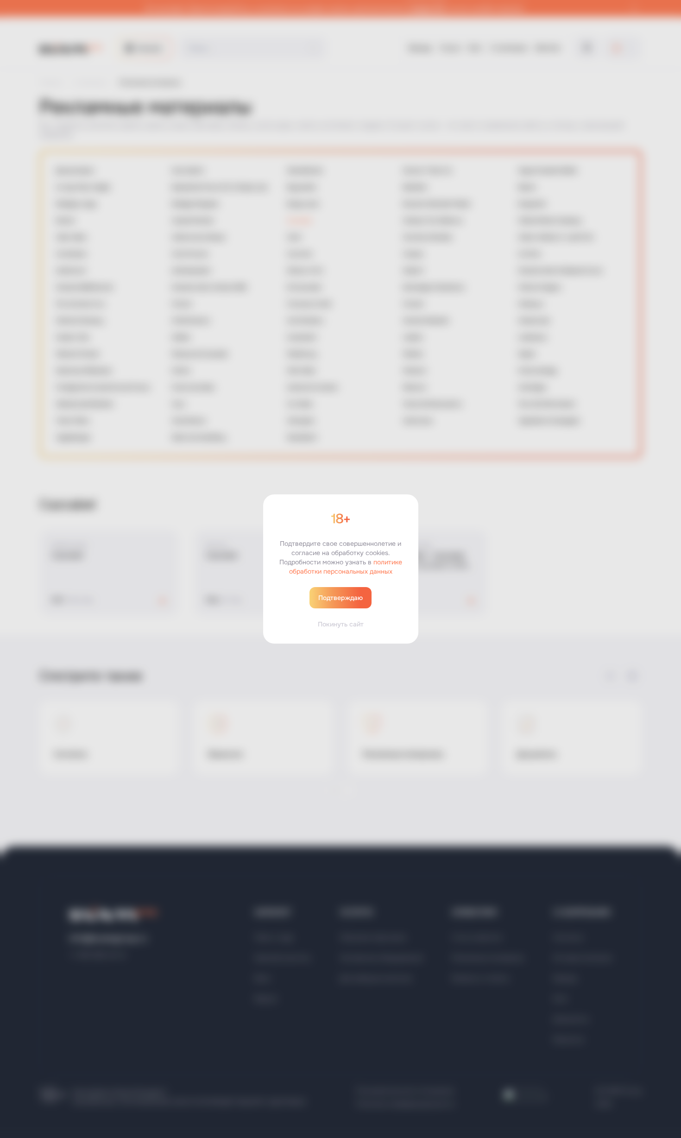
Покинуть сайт (341, 624)
